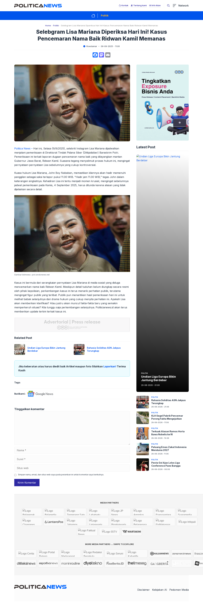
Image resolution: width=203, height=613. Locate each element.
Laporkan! (110, 366)
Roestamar (91, 46)
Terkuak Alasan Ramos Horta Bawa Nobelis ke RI (168, 433)
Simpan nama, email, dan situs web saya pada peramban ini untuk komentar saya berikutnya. (61, 474)
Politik (104, 15)
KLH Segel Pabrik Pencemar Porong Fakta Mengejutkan (167, 417)
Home (48, 25)
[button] (168, 5)
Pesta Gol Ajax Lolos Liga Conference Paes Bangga (165, 464)
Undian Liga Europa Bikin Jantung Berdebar (158, 378)
